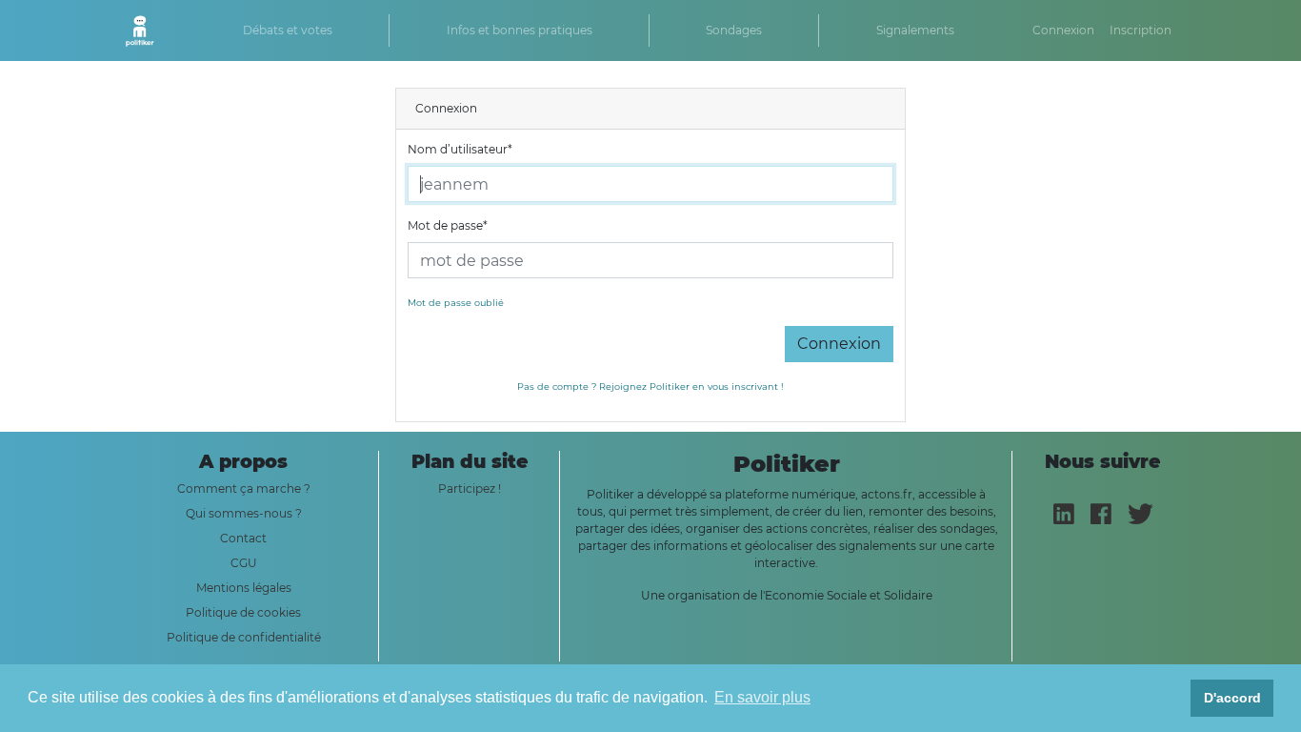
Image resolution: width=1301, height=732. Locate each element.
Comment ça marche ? (243, 488)
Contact (243, 538)
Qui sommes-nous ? (244, 513)
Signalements (915, 30)
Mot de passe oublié (456, 302)
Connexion (1063, 30)
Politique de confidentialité (244, 637)
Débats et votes (287, 30)
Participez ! (469, 488)
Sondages (734, 30)
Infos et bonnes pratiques (519, 30)
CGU (243, 563)
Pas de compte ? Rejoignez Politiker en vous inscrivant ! (650, 386)
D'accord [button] (1232, 697)
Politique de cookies (243, 612)
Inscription (1140, 30)
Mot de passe (448, 225)
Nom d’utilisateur (460, 149)
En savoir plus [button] (762, 697)
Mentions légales (243, 587)
